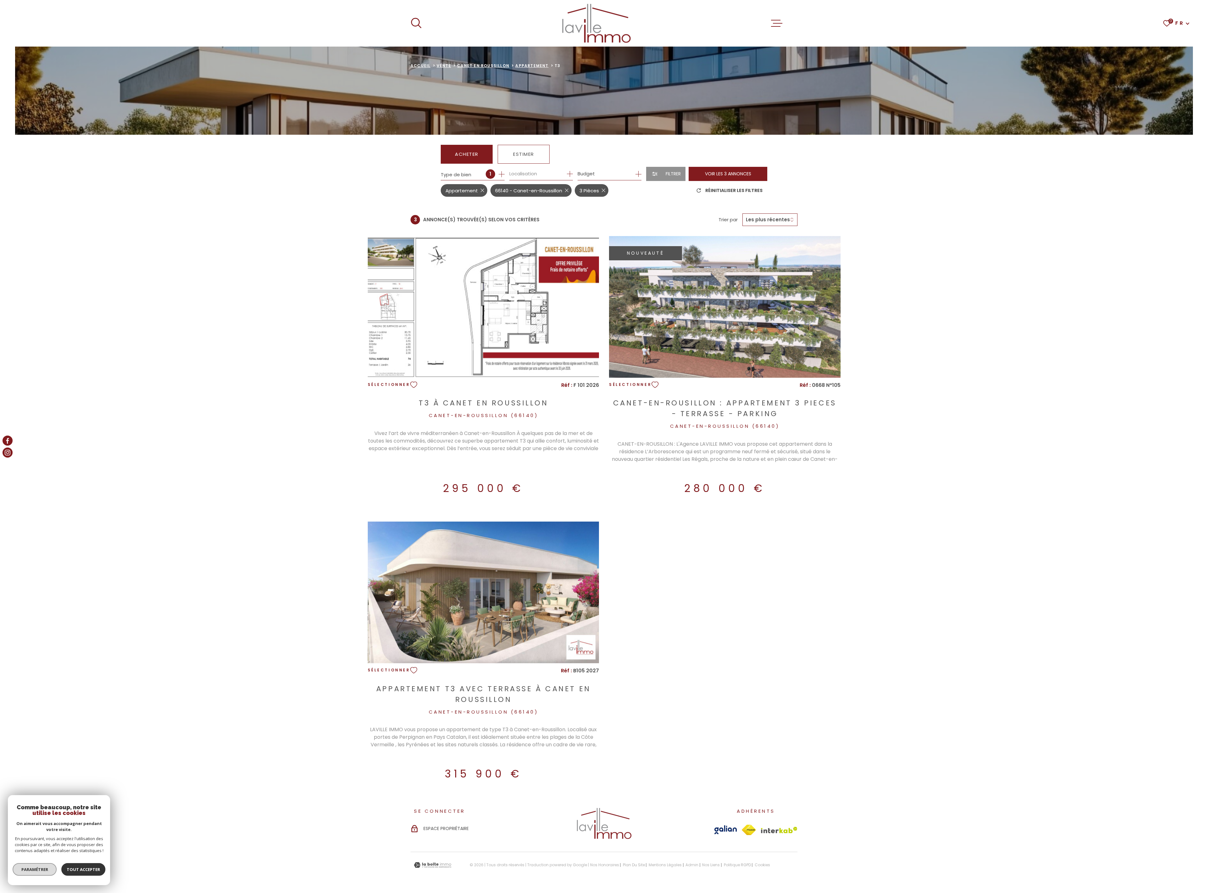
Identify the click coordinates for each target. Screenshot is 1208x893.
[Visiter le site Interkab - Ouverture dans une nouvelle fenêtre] (779, 830)
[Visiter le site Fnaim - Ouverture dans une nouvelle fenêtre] (749, 830)
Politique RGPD (737, 865)
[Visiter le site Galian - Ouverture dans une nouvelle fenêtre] (725, 829)
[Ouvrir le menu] (776, 23)
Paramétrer (34, 869)
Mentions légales (665, 865)
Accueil (420, 65)
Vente (444, 65)
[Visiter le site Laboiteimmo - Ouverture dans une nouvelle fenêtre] (433, 865)
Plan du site (634, 865)
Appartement (531, 65)
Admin (691, 865)
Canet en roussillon (483, 65)
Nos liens (711, 865)
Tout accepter (83, 869)
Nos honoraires (604, 865)
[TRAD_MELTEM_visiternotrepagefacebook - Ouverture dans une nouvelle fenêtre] (8, 440)
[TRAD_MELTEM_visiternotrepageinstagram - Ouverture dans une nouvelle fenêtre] (8, 453)
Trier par (728, 220)
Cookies (762, 865)
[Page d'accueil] (596, 23)
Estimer (523, 154)
